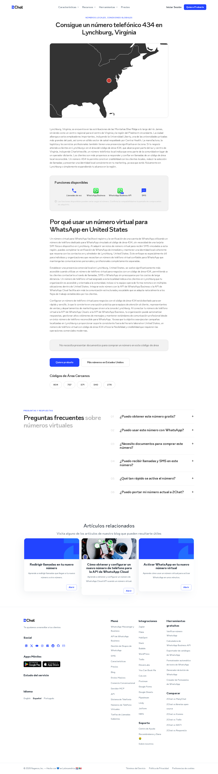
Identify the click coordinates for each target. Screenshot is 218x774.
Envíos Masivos (118, 677)
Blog (113, 672)
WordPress (144, 653)
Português (49, 698)
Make (141, 632)
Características (118, 661)
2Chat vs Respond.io (177, 730)
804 (55, 384)
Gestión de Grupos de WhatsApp (121, 648)
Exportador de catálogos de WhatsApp (178, 652)
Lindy (141, 702)
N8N (141, 713)
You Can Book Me (147, 670)
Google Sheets (146, 692)
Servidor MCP (117, 688)
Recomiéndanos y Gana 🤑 (150, 736)
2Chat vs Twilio (174, 719)
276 (109, 384)
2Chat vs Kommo (175, 714)
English (27, 698)
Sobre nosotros (146, 743)
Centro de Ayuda (147, 728)
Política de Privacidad (159, 768)
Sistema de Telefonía (121, 699)
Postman (143, 681)
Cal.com (142, 675)
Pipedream (144, 697)
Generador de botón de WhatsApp (178, 672)
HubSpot (143, 637)
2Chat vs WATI (174, 724)
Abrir (71, 587)
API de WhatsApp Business (120, 638)
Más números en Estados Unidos (105, 362)
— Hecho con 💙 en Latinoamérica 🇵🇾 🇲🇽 (62, 768)
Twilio (141, 659)
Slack (141, 643)
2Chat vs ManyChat (176, 698)
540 (96, 384)
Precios (125, 7)
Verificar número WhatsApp (174, 633)
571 (82, 384)
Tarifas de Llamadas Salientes (120, 716)
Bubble (142, 648)
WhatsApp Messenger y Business (122, 629)
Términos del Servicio (135, 768)
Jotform (143, 708)
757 (69, 384)
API (113, 694)
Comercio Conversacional (123, 683)
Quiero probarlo (195, 7)
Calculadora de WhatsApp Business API (179, 643)
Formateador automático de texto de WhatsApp (179, 662)
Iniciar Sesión (174, 7)
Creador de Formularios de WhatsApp (178, 682)
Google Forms (145, 686)
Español (37, 698)
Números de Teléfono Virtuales (121, 707)
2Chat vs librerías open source (177, 706)
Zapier (142, 626)
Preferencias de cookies (183, 768)
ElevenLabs (144, 664)
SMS (113, 655)
